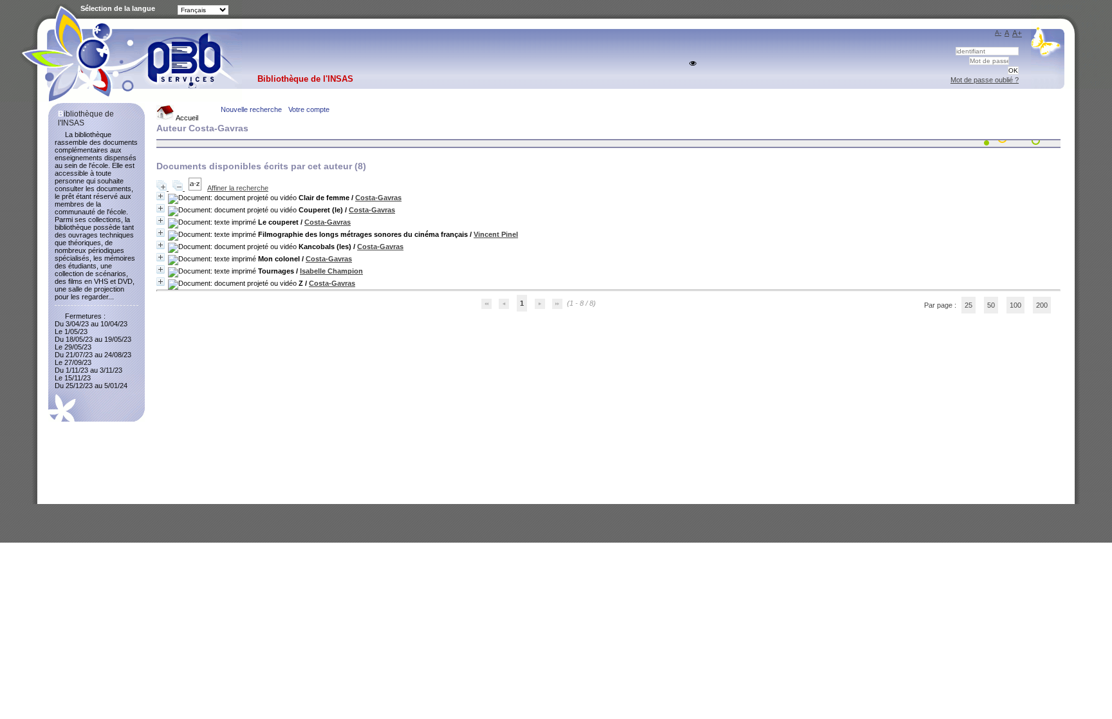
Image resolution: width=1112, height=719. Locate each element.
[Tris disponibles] (196, 188)
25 (968, 305)
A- (998, 32)
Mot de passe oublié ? (984, 80)
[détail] (160, 196)
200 (1042, 305)
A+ (1017, 33)
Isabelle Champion (331, 271)
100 (1015, 305)
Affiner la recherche (237, 188)
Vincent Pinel (496, 234)
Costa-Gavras (378, 197)
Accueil (186, 118)
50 (991, 305)
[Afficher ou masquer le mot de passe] (692, 63)
